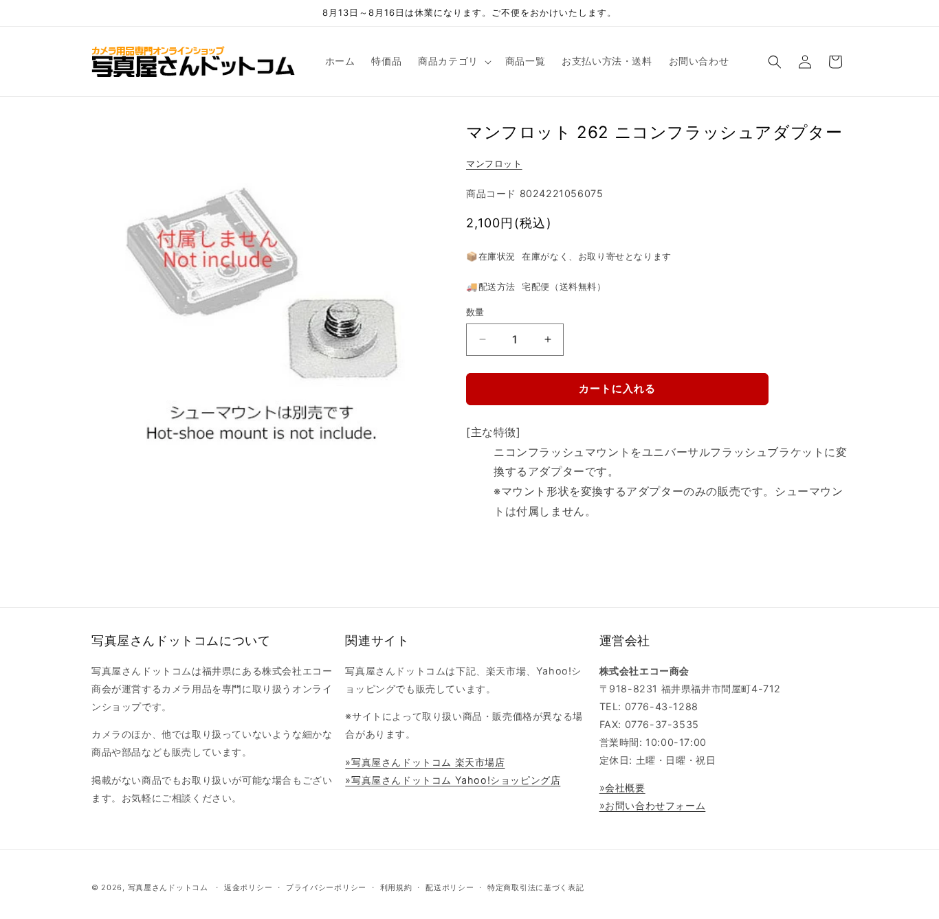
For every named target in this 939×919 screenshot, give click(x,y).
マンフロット (494, 163)
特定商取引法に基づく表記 (535, 887)
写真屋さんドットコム (168, 887)
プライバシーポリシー (326, 887)
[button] (453, 61)
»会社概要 (622, 787)
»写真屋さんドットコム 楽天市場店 (425, 762)
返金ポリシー (248, 887)
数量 (475, 311)
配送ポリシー (450, 887)
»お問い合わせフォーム (652, 805)
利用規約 (396, 887)
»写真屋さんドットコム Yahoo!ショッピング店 (452, 780)
